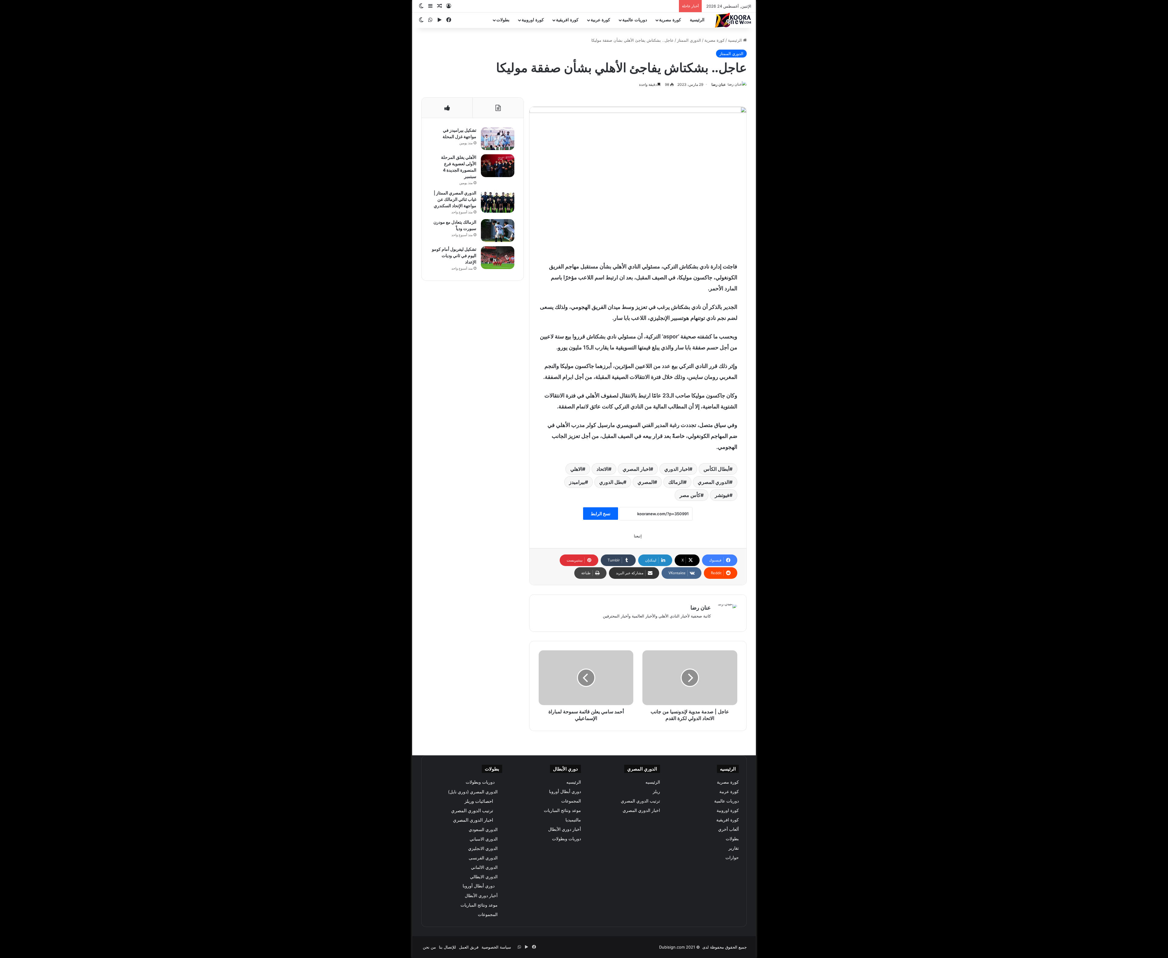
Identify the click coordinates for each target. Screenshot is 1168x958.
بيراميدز (577, 482)
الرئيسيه (652, 782)
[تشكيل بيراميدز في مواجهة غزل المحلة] (497, 138)
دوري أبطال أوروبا (565, 791)
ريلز (656, 791)
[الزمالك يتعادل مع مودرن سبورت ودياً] (497, 230)
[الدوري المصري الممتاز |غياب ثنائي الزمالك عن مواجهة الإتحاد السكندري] (497, 201)
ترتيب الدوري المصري (640, 801)
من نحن (429, 947)
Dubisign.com (672, 947)
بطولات (502, 20)
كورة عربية (600, 20)
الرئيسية (697, 20)
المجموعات (571, 801)
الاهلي (576, 469)
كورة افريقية (567, 20)
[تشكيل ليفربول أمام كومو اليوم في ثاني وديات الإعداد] (497, 257)
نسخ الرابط (600, 513)
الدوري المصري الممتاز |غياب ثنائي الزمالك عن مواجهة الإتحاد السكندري (455, 199)
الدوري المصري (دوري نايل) (473, 791)
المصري (646, 482)
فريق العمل (468, 947)
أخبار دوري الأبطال (564, 829)
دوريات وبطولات (566, 838)
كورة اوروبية (533, 20)
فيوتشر (722, 495)
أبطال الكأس (716, 469)
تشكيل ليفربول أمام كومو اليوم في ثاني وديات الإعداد (454, 255)
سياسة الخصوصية (496, 947)
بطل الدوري (611, 482)
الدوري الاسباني (484, 838)
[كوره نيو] (733, 20)
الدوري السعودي (483, 829)
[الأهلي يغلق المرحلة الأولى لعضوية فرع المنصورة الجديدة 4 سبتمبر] (497, 165)
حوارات (732, 857)
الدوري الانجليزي (483, 848)
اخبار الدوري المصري (641, 810)
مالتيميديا (573, 819)
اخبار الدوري (676, 469)
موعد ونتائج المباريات (562, 810)
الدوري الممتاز (689, 40)
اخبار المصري (636, 469)
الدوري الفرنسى (483, 857)
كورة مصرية (670, 20)
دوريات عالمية (634, 20)
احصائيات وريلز (478, 801)
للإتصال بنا (447, 947)
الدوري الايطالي (484, 876)
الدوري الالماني (484, 867)
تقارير (733, 848)
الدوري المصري (713, 482)
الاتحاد (602, 469)
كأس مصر (690, 495)
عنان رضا (718, 84)
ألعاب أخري (728, 829)
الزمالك (675, 482)
